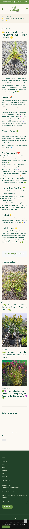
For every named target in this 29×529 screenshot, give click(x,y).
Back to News (15, 433)
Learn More (22, 524)
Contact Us (4, 470)
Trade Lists (4, 476)
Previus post (9, 254)
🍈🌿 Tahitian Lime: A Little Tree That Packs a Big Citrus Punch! (14, 355)
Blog (3, 474)
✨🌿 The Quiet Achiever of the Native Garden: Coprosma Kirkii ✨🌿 (14, 307)
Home (3, 16)
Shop (3, 464)
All (4, 440)
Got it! (6, 526)
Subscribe (7, 507)
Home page (5, 461)
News (8, 16)
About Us (4, 467)
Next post (18, 254)
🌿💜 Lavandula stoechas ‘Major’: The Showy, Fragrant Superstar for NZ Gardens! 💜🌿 (14, 395)
